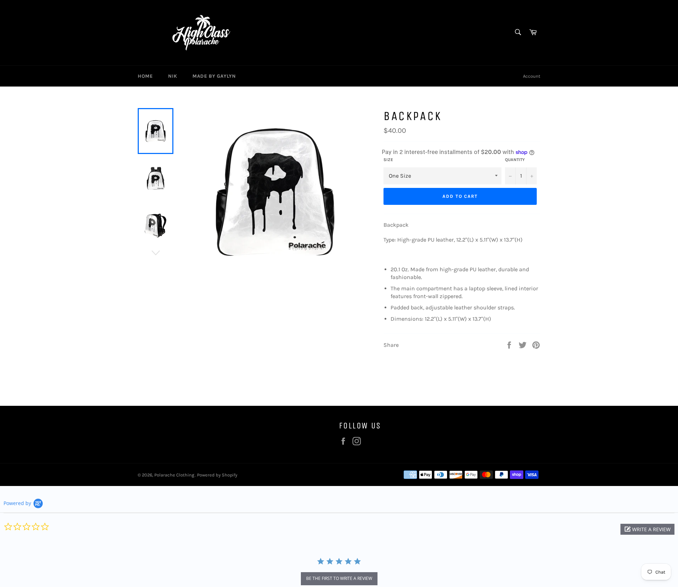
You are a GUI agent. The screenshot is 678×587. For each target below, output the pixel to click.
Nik (172, 76)
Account (531, 76)
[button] (647, 529)
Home (145, 76)
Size (388, 159)
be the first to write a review (339, 578)
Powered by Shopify (217, 475)
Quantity (515, 159)
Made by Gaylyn (214, 76)
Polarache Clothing (174, 475)
